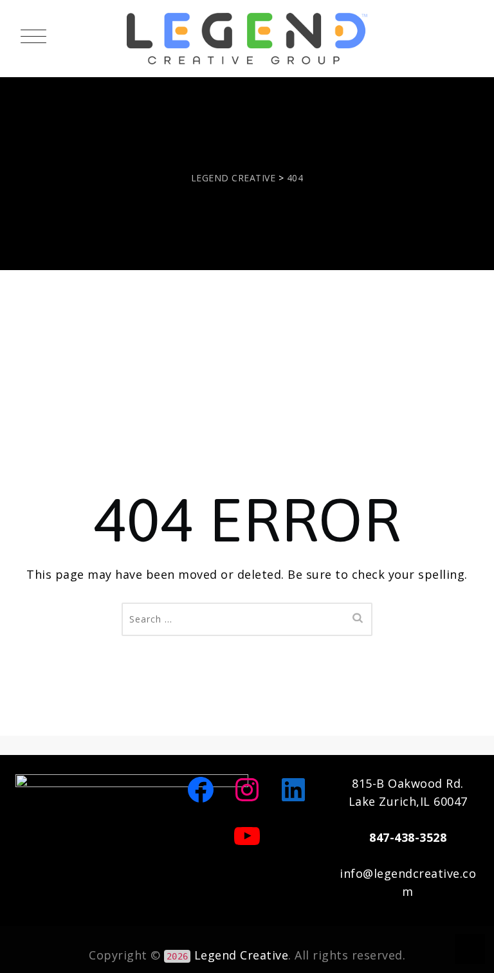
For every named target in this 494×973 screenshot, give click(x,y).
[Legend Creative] (247, 38)
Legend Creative (241, 955)
